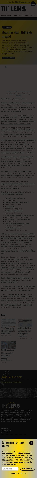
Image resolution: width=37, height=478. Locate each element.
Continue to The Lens (18, 473)
